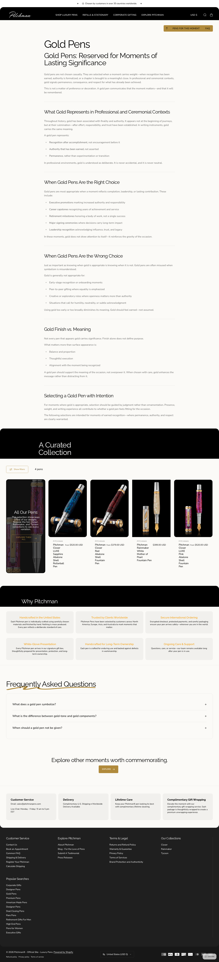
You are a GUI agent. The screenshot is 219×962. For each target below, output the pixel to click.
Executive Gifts (13, 932)
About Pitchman (66, 844)
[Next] (141, 3)
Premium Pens (13, 898)
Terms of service (37, 957)
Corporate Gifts (13, 885)
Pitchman (58, 541)
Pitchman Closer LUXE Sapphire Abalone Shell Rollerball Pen (58, 555)
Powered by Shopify (63, 952)
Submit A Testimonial (68, 853)
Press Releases (65, 857)
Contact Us (11, 844)
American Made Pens (16, 902)
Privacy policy (24, 957)
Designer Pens (13, 889)
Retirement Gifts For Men (18, 919)
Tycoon (164, 853)
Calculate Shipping (15, 866)
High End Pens (13, 924)
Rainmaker (166, 849)
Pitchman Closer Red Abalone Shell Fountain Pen (100, 554)
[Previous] (78, 3)
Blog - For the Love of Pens (71, 849)
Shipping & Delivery (16, 857)
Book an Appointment (17, 849)
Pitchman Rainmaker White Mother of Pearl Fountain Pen (144, 552)
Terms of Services (118, 857)
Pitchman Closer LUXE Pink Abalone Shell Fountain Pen (184, 555)
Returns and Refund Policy (122, 844)
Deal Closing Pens (15, 911)
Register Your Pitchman (17, 862)
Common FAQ (13, 853)
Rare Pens (11, 915)
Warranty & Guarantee (120, 849)
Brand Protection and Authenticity (126, 862)
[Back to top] (167, 28)
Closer (164, 844)
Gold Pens (11, 893)
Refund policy (11, 957)
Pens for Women (14, 928)
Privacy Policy (116, 853)
